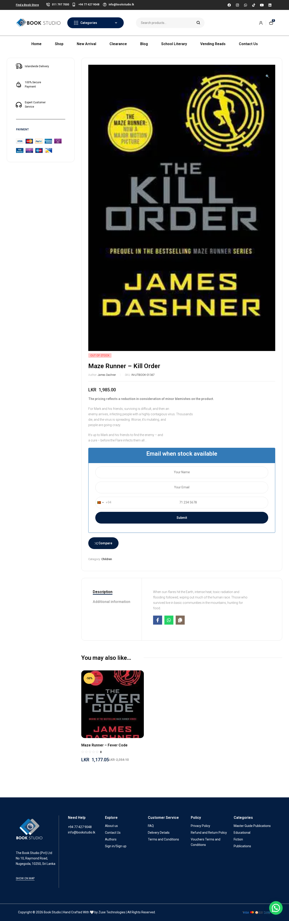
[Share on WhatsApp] (168, 620)
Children (106, 559)
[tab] (111, 592)
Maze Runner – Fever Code (104, 745)
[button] (267, 74)
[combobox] (103, 502)
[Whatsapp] (245, 5)
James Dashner (107, 374)
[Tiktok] (253, 5)
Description (102, 592)
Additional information (111, 602)
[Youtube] (261, 5)
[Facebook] (229, 5)
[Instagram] (237, 5)
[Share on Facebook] (157, 620)
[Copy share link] (180, 620)
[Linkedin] (269, 5)
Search (198, 23)
